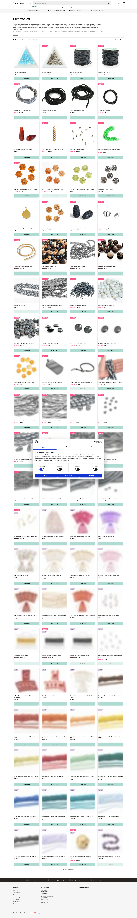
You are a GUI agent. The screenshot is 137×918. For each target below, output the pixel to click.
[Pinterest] (48, 903)
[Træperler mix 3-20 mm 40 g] (54, 251)
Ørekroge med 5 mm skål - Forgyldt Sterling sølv (25, 536)
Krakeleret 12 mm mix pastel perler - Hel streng (53, 536)
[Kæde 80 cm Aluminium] (26, 290)
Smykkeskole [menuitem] (96, 7)
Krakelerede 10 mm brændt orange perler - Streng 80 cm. (25, 736)
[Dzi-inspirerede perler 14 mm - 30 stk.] (110, 251)
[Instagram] (45, 903)
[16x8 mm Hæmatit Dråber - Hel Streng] (26, 444)
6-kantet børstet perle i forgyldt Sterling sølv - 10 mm (81, 857)
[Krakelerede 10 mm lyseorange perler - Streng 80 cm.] (82, 721)
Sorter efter (24, 39)
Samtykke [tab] (44, 447)
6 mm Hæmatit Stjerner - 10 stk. (105, 421)
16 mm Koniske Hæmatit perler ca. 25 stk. (52, 421)
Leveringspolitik (16, 899)
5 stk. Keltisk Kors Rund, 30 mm (105, 189)
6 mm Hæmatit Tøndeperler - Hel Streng (23, 498)
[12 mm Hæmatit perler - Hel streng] (82, 406)
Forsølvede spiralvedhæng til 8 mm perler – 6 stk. (110, 615)
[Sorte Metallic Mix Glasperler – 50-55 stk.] (26, 329)
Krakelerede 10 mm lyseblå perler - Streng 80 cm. (110, 816)
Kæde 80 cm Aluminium (19, 305)
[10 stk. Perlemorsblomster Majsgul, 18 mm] (26, 367)
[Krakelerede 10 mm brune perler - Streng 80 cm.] (110, 681)
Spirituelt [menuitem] (78, 7)
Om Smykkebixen (17, 892)
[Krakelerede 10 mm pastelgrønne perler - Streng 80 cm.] (82, 761)
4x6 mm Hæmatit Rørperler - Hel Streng (79, 498)
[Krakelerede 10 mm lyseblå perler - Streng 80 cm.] (110, 801)
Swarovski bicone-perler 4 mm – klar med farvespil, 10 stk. (110, 656)
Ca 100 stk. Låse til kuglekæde (77, 149)
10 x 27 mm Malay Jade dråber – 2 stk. (107, 343)
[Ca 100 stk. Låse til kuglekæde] (82, 134)
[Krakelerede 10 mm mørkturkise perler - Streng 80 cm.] (54, 801)
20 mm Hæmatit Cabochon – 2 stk (78, 343)
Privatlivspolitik (16, 901)
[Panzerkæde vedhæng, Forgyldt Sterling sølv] (54, 134)
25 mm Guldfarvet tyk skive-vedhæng (23, 228)
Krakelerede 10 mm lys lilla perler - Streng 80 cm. (53, 856)
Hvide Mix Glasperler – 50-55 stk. (106, 305)
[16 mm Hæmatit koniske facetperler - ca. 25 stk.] (26, 406)
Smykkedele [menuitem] (49, 7)
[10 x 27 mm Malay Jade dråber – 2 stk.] (110, 329)
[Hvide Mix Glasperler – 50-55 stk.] (110, 290)
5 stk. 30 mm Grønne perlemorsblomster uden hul (82, 189)
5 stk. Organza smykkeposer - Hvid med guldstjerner (51, 576)
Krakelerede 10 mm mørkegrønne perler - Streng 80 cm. (110, 777)
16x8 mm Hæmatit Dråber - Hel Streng (23, 459)
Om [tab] (92, 447)
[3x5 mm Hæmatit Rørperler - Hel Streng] (54, 483)
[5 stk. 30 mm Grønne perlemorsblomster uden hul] (82, 174)
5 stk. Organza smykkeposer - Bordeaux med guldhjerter (24, 616)
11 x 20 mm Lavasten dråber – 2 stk (78, 228)
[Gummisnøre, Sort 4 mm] (110, 57)
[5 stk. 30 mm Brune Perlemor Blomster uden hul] (26, 174)
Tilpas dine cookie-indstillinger (20, 912)
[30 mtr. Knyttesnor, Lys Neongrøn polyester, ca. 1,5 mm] (110, 134)
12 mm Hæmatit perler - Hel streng (78, 421)
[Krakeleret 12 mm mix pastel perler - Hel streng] (54, 521)
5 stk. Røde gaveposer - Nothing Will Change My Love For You (25, 696)
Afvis (45, 475)
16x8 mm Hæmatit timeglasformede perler (52, 305)
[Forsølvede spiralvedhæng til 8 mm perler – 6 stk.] (110, 600)
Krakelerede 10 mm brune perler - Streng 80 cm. (109, 695)
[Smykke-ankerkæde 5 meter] (26, 640)
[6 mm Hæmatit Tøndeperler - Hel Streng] (26, 483)
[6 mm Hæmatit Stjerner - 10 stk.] (110, 406)
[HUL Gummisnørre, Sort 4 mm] (82, 95)
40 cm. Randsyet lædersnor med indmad (23, 266)
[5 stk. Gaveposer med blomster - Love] (54, 681)
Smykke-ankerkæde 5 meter (21, 655)
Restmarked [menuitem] (28, 7)
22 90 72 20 (46, 897)
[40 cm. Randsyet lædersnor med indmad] (26, 251)
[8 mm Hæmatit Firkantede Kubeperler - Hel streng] (110, 367)
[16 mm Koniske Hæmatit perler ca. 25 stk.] (54, 406)
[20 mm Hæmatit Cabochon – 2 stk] (82, 329)
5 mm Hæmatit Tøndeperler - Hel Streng (107, 459)
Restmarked (22, 14)
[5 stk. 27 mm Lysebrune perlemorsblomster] (54, 174)
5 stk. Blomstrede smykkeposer (21, 575)
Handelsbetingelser (17, 897)
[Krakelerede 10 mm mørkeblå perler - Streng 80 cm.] (26, 801)
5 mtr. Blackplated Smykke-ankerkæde (51, 655)
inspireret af (19, 29)
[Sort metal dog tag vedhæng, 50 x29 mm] (54, 367)
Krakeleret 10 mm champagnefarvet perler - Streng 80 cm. (54, 616)
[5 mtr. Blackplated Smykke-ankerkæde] (54, 640)
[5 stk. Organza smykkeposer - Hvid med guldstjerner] (54, 560)
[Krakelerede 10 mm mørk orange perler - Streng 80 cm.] (54, 721)
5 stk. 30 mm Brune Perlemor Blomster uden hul (25, 189)
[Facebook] (42, 903)
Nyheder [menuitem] (15, 7)
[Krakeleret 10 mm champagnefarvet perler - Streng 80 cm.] (54, 600)
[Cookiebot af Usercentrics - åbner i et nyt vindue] (95, 441)
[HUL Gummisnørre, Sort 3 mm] (54, 95)
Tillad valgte (68, 475)
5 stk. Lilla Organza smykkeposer (106, 536)
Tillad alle (91, 475)
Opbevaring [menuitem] (69, 7)
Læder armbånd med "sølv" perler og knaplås (81, 382)
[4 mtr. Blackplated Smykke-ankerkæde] (82, 640)
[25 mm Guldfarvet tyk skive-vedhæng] (26, 213)
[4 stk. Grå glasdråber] (54, 57)
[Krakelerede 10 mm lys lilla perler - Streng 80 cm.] (54, 841)
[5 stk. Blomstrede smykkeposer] (26, 560)
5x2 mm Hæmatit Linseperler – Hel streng (108, 498)
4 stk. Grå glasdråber (47, 72)
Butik (18, 14)
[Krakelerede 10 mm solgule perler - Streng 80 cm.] (110, 721)
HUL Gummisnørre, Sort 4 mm (77, 110)
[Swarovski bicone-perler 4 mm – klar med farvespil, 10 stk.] (110, 640)
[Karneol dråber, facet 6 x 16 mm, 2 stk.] (26, 134)
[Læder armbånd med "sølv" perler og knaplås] (82, 367)
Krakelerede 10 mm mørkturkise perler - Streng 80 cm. (54, 817)
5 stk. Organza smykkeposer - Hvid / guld (80, 575)
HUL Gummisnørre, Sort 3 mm (49, 110)
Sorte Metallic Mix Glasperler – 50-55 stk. (24, 343)
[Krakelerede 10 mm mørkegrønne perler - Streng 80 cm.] (110, 761)
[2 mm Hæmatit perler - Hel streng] (82, 251)
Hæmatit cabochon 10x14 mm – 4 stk (50, 343)
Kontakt (15, 894)
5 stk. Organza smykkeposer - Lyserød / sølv (108, 575)
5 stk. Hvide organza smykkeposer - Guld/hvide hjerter (81, 696)
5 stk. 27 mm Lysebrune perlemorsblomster (52, 189)
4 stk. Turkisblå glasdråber (20, 72)
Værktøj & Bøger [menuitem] (60, 7)
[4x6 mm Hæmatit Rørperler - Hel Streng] (82, 483)
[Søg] (109, 3)
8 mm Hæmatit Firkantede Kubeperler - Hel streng (110, 382)
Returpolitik (15, 903)
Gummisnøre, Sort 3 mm (76, 72)
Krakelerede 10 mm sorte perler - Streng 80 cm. (25, 856)
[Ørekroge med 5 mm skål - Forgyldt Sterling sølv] (26, 521)
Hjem (14, 14)
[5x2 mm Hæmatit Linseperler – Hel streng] (110, 483)
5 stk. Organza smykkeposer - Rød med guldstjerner (82, 615)
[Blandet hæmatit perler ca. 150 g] (82, 290)
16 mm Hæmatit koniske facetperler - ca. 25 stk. (25, 421)
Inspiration (15, 890)
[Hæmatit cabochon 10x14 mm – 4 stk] (54, 329)
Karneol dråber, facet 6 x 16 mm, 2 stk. (23, 149)
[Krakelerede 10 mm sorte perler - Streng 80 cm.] (26, 841)
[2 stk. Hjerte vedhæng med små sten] (110, 213)
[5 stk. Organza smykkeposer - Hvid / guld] (82, 560)
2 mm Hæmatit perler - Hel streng (78, 266)
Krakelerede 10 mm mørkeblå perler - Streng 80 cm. (26, 816)
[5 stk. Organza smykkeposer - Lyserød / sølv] (110, 560)
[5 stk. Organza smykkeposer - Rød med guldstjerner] (82, 600)
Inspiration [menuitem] (86, 7)
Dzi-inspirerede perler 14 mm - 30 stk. (107, 266)
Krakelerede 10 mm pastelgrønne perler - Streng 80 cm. (82, 777)
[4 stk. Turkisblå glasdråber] (26, 57)
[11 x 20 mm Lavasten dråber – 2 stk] (82, 213)
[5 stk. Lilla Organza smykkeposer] (110, 521)
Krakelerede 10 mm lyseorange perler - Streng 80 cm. (81, 736)
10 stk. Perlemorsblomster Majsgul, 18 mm (24, 382)
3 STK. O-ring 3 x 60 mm (104, 110)
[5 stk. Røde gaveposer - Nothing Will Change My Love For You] (26, 681)
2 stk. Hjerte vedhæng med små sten (107, 228)
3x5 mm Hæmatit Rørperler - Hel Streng (51, 498)
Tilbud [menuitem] (21, 7)
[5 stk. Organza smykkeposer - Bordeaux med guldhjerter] (26, 600)
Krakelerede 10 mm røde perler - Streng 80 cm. (53, 776)
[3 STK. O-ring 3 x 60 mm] (110, 95)
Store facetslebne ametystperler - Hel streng (109, 856)
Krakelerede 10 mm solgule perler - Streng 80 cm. (110, 736)
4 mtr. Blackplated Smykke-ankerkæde (79, 655)
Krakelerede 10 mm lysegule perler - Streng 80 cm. (26, 776)
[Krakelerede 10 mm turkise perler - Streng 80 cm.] (82, 801)
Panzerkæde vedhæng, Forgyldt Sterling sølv (53, 149)
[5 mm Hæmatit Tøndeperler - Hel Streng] (110, 444)
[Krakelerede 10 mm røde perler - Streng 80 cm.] (54, 761)
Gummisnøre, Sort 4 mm (104, 72)
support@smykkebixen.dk (47, 896)
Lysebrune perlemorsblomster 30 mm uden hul (53, 228)
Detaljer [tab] (68, 447)
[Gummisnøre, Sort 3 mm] (82, 57)
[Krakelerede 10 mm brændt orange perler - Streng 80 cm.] (26, 721)
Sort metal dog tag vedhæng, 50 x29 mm (52, 382)
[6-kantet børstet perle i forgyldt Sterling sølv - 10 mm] (82, 841)
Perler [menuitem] (40, 7)
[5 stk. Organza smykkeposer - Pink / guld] (82, 521)
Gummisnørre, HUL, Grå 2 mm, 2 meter (23, 110)
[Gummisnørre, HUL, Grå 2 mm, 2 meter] (26, 95)
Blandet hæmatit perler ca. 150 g (78, 305)
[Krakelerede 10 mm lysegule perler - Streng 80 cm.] (26, 761)
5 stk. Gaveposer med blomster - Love (51, 695)
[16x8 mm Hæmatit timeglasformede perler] (54, 290)
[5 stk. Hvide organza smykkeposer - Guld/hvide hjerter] (82, 681)
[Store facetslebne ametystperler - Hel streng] (110, 841)
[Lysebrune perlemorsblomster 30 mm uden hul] (54, 213)
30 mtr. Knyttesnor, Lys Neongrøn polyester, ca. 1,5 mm (110, 150)
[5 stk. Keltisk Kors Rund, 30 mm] (110, 174)
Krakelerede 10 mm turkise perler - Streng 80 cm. (81, 816)
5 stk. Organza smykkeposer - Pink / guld (80, 536)
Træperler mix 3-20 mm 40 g (49, 266)
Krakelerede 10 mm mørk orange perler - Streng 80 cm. (54, 736)
